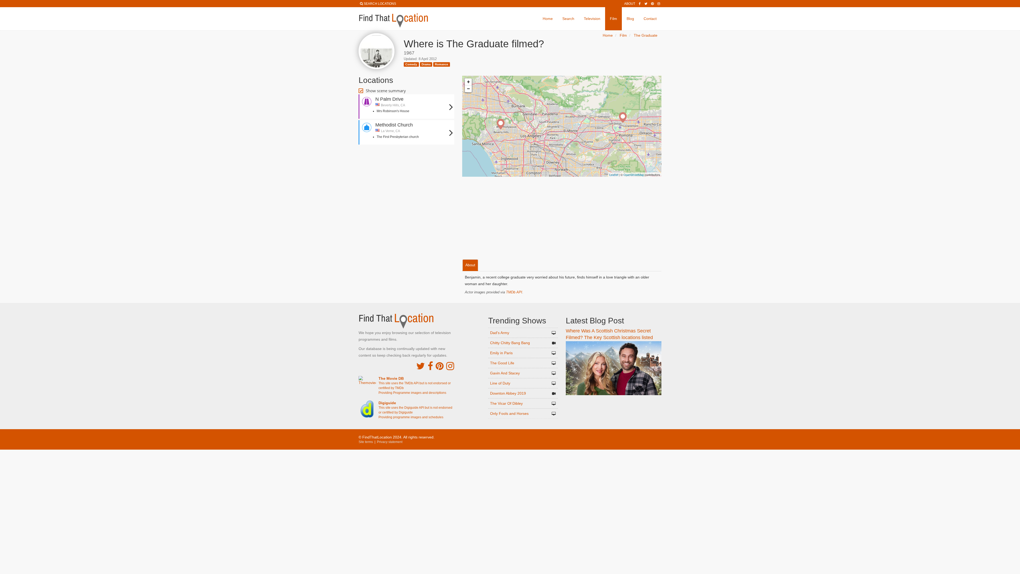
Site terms (366, 442)
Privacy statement (389, 442)
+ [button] (468, 82)
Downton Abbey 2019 (508, 393)
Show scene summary (386, 90)
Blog (630, 18)
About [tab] (470, 265)
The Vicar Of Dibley (506, 403)
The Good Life (502, 363)
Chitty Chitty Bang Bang (510, 343)
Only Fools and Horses (509, 413)
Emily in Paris (501, 353)
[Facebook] (640, 4)
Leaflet (613, 174)
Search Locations (380, 4)
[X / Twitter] (420, 366)
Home (548, 18)
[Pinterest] (652, 4)
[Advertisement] (406, 163)
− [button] (468, 88)
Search (568, 18)
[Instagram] (658, 4)
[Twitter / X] (645, 4)
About (629, 4)
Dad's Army (499, 333)
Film (613, 18)
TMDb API (514, 292)
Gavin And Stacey (505, 373)
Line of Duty (500, 383)
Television (592, 18)
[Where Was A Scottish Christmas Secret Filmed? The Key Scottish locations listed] (613, 368)
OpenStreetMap (633, 174)
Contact (650, 18)
